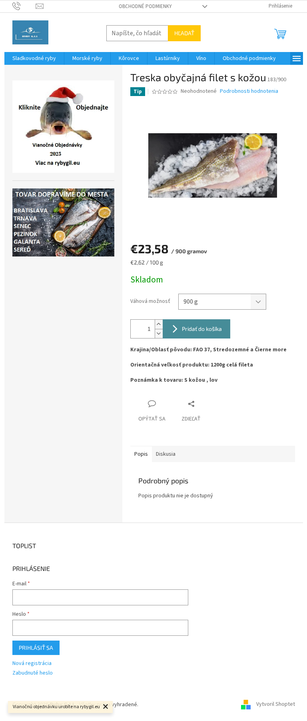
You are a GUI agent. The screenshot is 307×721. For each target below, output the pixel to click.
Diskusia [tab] (165, 454)
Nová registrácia (32, 663)
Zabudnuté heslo (32, 673)
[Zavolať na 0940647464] (24, 6)
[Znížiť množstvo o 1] (159, 333)
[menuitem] (34, 58)
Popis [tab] (141, 454)
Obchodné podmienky (145, 6)
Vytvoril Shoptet (275, 705)
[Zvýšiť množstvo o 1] (159, 324)
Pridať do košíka (202, 328)
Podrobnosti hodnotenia (249, 91)
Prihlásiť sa (36, 647)
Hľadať (184, 33)
